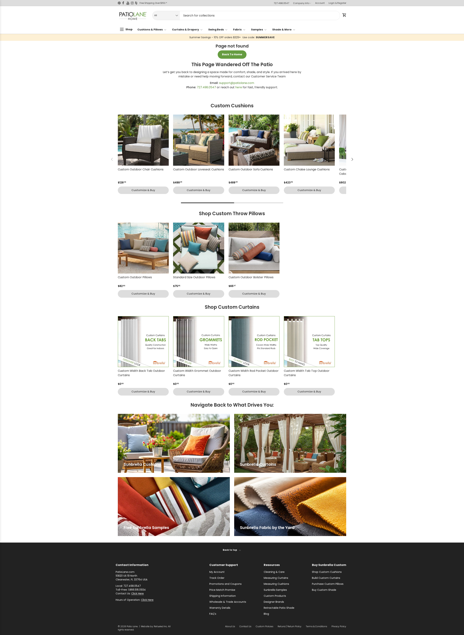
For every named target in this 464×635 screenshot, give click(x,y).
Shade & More (282, 29)
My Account (217, 572)
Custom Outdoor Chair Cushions (140, 169)
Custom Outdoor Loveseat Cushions (198, 169)
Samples (257, 29)
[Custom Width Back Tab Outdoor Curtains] (143, 341)
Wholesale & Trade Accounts (227, 602)
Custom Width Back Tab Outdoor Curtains (141, 373)
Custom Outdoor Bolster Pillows (251, 277)
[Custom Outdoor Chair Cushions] (143, 140)
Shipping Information (222, 596)
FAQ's (212, 614)
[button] (344, 15)
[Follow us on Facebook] (124, 3)
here (238, 87)
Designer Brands (274, 602)
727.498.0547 (281, 3)
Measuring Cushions (276, 584)
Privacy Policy (339, 626)
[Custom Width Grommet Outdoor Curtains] (198, 341)
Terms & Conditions (316, 626)
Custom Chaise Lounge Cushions (307, 169)
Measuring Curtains (276, 578)
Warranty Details (219, 608)
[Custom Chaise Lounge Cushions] (309, 140)
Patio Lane (132, 626)
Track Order (216, 578)
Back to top (230, 549)
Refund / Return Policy (289, 626)
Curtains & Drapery (185, 29)
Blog (266, 614)
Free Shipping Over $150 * (153, 3)
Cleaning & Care (274, 572)
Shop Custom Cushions (327, 572)
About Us (230, 626)
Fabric (237, 29)
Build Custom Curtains (326, 578)
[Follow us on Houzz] (137, 3)
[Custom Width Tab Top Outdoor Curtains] (309, 341)
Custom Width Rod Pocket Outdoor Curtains (254, 373)
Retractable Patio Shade (279, 608)
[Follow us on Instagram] (133, 3)
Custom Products (275, 596)
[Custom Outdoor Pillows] (143, 248)
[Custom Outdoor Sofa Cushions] (254, 140)
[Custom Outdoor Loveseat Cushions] (198, 140)
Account (320, 3)
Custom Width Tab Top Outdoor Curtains (307, 373)
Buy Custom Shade (324, 590)
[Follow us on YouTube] (129, 3)
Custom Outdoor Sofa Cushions (251, 169)
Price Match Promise (222, 590)
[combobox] (246, 15)
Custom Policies (264, 626)
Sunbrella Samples (275, 590)
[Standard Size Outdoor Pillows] (198, 248)
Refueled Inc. (160, 626)
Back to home (232, 54)
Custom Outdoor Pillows (135, 277)
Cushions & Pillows (150, 29)
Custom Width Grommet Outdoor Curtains (197, 373)
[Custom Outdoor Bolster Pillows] (254, 248)
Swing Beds (216, 29)
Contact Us (245, 626)
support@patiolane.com (236, 83)
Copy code (256, 37)
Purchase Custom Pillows (327, 584)
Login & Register (337, 3)
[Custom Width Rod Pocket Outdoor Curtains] (254, 341)
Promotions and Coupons (225, 584)
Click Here (137, 593)
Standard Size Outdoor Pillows (194, 277)
